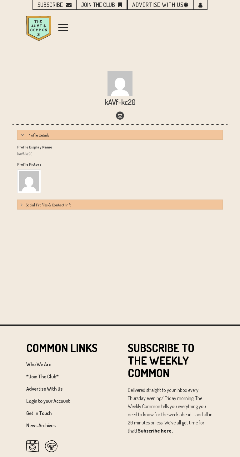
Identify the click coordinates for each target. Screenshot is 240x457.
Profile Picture (29, 164)
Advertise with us (157, 4)
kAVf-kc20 (120, 102)
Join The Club (98, 4)
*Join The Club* (42, 376)
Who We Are (38, 364)
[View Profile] (120, 82)
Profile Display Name (34, 147)
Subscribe (50, 4)
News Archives (41, 425)
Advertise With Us (44, 389)
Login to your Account (48, 401)
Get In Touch (39, 413)
